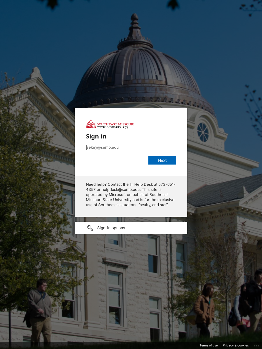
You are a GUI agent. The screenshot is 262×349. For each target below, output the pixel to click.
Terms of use (209, 345)
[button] (131, 228)
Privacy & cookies (236, 345)
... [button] (257, 344)
